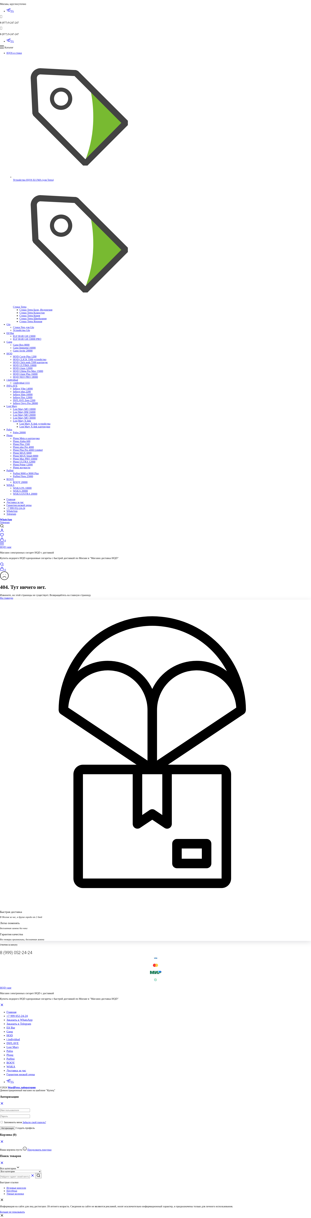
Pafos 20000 (19, 432)
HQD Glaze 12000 (23, 368)
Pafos (9, 1051)
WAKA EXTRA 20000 (25, 493)
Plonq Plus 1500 (21, 444)
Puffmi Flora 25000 (23, 476)
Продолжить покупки (39, 1149)
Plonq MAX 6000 (22, 453)
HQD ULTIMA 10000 (24, 365)
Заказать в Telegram (18, 1023)
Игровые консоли (16, 1188)
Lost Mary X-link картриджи (34, 426)
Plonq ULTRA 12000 (24, 461)
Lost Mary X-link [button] (22, 420)
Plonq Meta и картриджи (26, 438)
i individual (13, 1039)
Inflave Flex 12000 (22, 397)
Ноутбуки (11, 1190)
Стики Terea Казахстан (32, 312)
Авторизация (7, 1128)
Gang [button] (9, 342)
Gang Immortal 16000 (24, 347)
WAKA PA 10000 (22, 488)
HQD (9, 1035)
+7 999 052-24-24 (15, 508)
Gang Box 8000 (21, 344)
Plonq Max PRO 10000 (25, 458)
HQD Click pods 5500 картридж (30, 362)
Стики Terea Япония (30, 321)
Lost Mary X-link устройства (34, 423)
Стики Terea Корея (29, 315)
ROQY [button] (10, 479)
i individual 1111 (21, 382)
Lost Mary (12, 1047)
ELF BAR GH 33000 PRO (27, 339)
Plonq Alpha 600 (21, 441)
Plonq (9, 1054)
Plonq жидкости (21, 467)
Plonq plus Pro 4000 (23, 447)
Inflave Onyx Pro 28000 (25, 403)
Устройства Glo (21, 330)
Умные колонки (15, 1193)
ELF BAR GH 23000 (24, 336)
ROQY (10, 1062)
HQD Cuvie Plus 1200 (24, 356)
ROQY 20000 (20, 482)
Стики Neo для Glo (23, 327)
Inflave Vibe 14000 (23, 388)
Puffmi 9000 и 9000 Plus (26, 473)
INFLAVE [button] (11, 385)
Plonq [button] (9, 435)
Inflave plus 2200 (22, 391)
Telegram (11, 514)
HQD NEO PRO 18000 (25, 377)
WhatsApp (11, 511)
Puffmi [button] (9, 470)
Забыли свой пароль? (34, 1122)
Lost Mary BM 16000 (24, 412)
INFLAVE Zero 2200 (24, 400)
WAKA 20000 (20, 491)
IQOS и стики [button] (14, 53)
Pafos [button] (9, 429)
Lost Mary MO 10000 (24, 409)
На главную (6, 598)
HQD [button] (9, 353)
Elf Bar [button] (10, 333)
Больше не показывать (12, 1212)
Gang (9, 1031)
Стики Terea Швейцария (32, 318)
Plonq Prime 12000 (23, 464)
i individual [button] (12, 380)
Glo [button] (8, 324)
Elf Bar (10, 1027)
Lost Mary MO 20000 (24, 415)
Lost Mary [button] (11, 406)
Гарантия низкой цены (19, 505)
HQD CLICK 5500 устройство (29, 359)
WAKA (10, 1066)
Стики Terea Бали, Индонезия (35, 309)
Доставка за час (15, 502)
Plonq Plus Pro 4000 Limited (28, 450)
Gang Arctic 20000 (23, 350)
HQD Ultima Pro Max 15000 (28, 371)
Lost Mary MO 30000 (24, 417)
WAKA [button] (10, 485)
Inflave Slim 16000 (23, 394)
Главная (10, 499)
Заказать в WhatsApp (19, 1019)
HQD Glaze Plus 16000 (25, 374)
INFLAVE (12, 1043)
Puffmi (10, 1058)
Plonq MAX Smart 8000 (25, 455)
